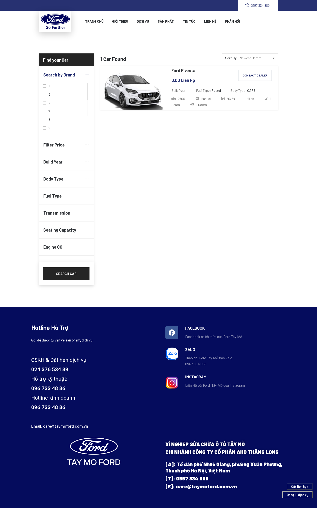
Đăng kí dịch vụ (297, 495)
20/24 (230, 99)
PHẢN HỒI (232, 21)
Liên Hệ (210, 21)
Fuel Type (52, 195)
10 (50, 85)
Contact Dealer (255, 75)
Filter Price (54, 144)
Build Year (53, 161)
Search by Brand (59, 74)
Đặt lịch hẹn (299, 486)
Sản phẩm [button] (166, 21)
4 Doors (201, 105)
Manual (205, 99)
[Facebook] (171, 332)
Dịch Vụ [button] (143, 21)
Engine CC (52, 246)
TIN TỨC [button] (189, 21)
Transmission (56, 212)
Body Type (53, 178)
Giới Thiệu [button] (120, 21)
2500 (181, 99)
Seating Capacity (59, 229)
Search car (66, 273)
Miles (250, 99)
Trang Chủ (94, 21)
